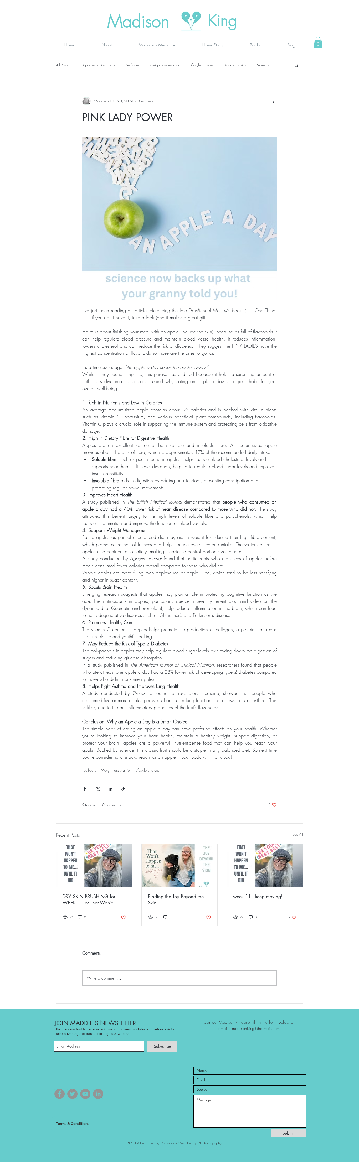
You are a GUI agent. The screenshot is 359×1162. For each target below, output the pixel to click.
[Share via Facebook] (84, 788)
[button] (318, 42)
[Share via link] (123, 788)
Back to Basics (235, 64)
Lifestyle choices (201, 64)
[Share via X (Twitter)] (97, 788)
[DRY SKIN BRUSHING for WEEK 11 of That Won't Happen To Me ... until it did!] (94, 865)
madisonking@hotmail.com (256, 1028)
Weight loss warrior (164, 64)
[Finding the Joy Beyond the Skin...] (180, 865)
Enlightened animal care (97, 64)
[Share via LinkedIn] (110, 788)
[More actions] (273, 101)
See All (297, 834)
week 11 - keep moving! (258, 896)
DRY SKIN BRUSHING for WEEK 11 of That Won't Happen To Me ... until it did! (92, 899)
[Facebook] (59, 1094)
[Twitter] (72, 1094)
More (261, 64)
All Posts (62, 64)
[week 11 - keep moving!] (265, 865)
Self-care (132, 64)
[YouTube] (85, 1094)
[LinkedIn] (98, 1094)
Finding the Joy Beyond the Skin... (176, 899)
